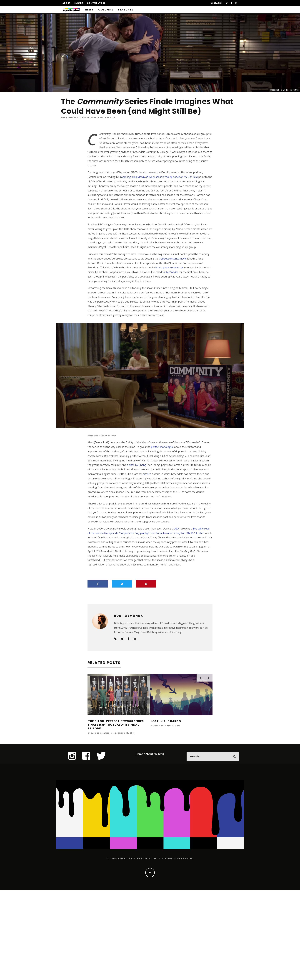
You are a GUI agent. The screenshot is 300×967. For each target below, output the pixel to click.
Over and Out (108, 117)
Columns (105, 9)
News (89, 9)
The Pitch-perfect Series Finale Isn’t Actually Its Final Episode (116, 724)
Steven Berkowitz (99, 733)
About (66, 3)
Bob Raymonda (69, 117)
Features (125, 9)
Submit (78, 3)
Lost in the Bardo (166, 721)
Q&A (176, 528)
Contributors (96, 3)
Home (139, 754)
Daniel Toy (157, 726)
